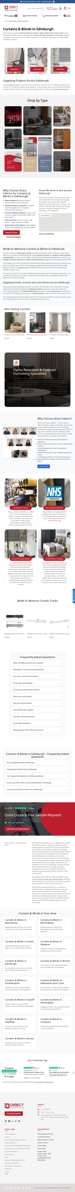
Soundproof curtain (50, 563)
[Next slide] (67, 328)
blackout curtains (13, 85)
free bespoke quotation (60, 89)
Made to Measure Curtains (46, 1140)
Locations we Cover (11, 1143)
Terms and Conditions (11, 1151)
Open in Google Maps (46, 234)
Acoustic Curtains (43, 1143)
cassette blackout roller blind (21, 563)
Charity (7, 1172)
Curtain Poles (42, 1148)
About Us (7, 1137)
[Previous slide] (7, 328)
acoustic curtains (35, 265)
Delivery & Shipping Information (15, 1160)
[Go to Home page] (11, 8)
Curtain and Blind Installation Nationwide (18, 1145)
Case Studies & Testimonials (43, 1082)
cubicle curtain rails (54, 521)
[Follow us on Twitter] (15, 1121)
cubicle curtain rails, (45, 879)
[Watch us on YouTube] (19, 1121)
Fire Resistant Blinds (44, 1137)
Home (6, 21)
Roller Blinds (41, 1160)
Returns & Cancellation (12, 1163)
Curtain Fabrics (42, 1145)
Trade (6, 1174)
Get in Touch (43, 466)
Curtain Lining (42, 1156)
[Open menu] (69, 8)
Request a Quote (11, 233)
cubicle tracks (23, 268)
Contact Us (8, 1169)
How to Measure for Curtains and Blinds (17, 1148)
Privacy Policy (9, 1154)
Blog (6, 1157)
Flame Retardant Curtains (45, 1134)
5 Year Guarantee (47, 1)
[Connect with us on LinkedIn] (12, 1121)
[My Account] (60, 8)
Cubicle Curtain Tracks (44, 1153)
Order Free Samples (13, 237)
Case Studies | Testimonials (13, 1166)
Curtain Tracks (42, 1151)
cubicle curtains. (57, 879)
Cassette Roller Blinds (44, 1158)
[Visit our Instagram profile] (9, 1121)
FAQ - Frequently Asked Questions (15, 1140)
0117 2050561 (53, 9)
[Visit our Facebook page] (6, 1121)
